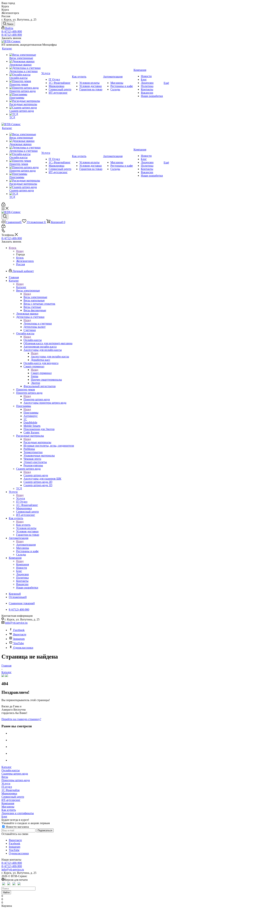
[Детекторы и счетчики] (25, 68)
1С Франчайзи (10, 790)
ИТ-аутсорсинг (10, 800)
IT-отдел (6, 786)
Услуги (20, 498)
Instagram (19, 638)
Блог (4, 816)
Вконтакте (19, 634)
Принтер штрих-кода (37, 399)
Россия (20, 264)
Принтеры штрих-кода (15, 780)
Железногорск (25, 261)
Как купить (23, 524)
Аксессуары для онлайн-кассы (50, 356)
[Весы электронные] (25, 54)
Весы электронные (35, 297)
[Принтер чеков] (25, 81)
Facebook (19, 630)
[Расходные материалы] (25, 101)
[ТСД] (25, 114)
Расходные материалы (37, 442)
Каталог (21, 287)
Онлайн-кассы (33, 340)
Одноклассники (23, 647)
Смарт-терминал (41, 373)
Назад (20, 251)
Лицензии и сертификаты (17, 813)
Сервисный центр (12, 796)
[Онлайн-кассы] (25, 74)
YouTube (18, 643)
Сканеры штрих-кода (14, 773)
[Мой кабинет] (3, 205)
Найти (6, 892)
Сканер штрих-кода (36, 475)
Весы (4, 776)
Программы (31, 412)
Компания (22, 564)
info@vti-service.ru (16, 622)
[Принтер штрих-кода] (25, 87)
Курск (20, 257)
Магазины (7, 806)
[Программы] (25, 94)
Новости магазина (17, 826)
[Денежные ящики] (25, 61)
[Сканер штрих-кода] (25, 107)
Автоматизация (26, 544)
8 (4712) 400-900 (11, 31)
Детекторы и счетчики (38, 323)
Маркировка (9, 793)
